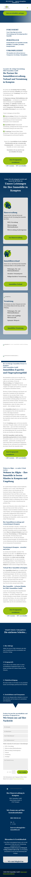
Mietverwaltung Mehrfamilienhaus (13, 748)
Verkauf (7, 752)
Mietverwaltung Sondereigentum (13, 750)
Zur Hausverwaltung (15, 237)
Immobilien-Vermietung (15, 328)
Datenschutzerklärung (18, 778)
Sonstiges (7, 756)
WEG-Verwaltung (9, 746)
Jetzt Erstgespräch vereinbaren (15, 161)
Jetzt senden (22, 772)
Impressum (23, 872)
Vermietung (7, 754)
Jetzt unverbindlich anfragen (15, 13)
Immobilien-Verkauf (15, 284)
